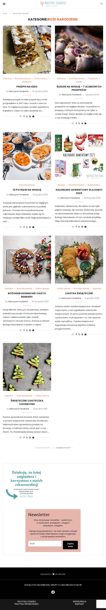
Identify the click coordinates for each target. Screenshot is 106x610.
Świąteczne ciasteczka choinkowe (27, 402)
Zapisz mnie (70, 545)
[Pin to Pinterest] (30, 116)
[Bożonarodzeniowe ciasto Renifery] (27, 260)
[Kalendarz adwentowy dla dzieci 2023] (79, 156)
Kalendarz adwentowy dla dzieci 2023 (79, 191)
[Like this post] (21, 116)
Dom (5, 13)
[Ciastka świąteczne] (79, 260)
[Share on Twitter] (27, 116)
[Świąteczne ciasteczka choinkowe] (27, 367)
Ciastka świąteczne (79, 293)
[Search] (101, 4)
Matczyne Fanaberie (18, 91)
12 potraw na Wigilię (27, 189)
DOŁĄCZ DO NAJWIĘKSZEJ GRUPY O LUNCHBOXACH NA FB (53, 584)
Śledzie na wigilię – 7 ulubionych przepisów (79, 88)
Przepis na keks (26, 86)
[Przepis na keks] (27, 50)
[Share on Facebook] (24, 116)
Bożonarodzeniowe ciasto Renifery (27, 295)
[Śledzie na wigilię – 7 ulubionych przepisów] (79, 50)
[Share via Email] (33, 116)
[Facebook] (53, 592)
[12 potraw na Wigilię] (27, 156)
